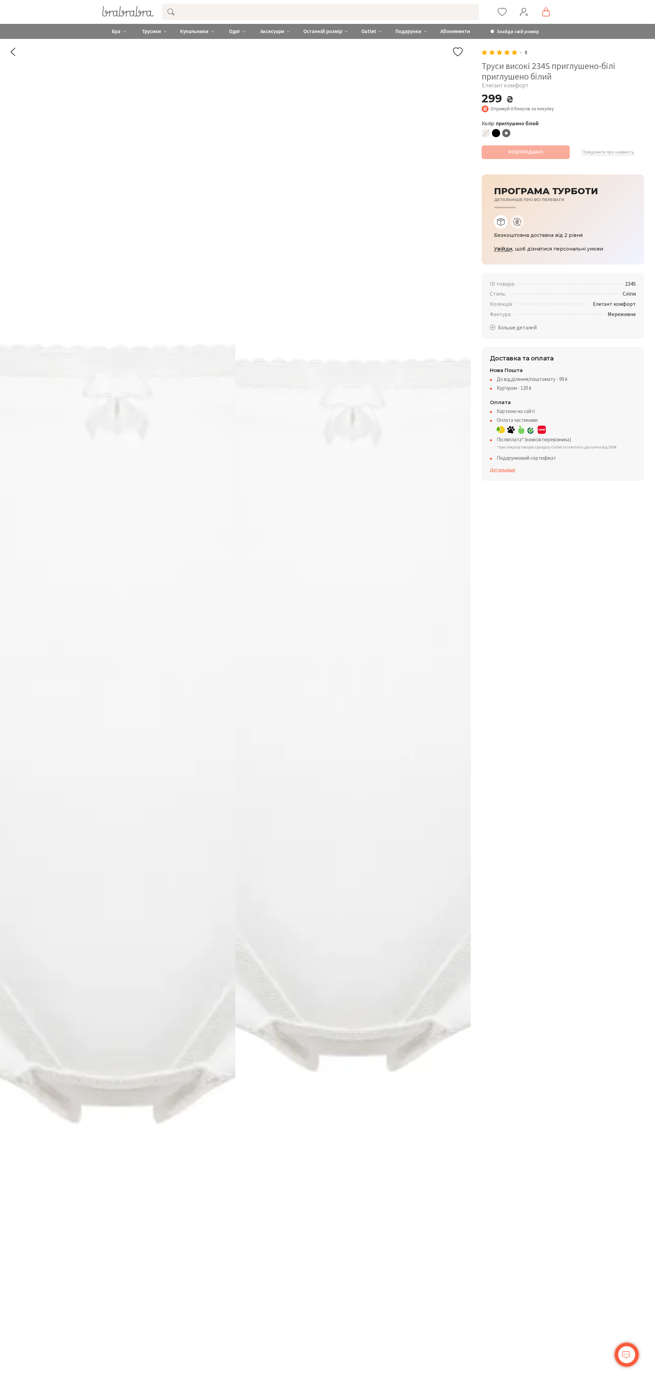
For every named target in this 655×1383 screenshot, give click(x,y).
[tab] (501, 222)
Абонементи (455, 31)
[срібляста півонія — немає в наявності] (486, 133)
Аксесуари (272, 31)
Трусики (151, 31)
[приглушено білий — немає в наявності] (506, 133)
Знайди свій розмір (518, 31)
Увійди (503, 249)
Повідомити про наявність (608, 152)
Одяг (234, 31)
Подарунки (408, 31)
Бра (116, 31)
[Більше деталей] (513, 327)
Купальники (194, 31)
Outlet (368, 31)
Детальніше (502, 470)
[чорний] (496, 133)
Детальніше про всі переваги (529, 200)
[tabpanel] (563, 235)
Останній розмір (322, 31)
